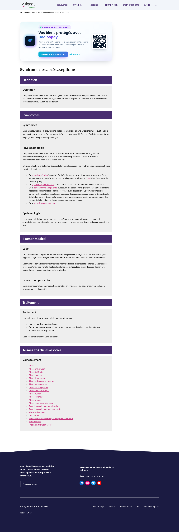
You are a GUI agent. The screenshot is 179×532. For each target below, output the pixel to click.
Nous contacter (30, 484)
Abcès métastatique (38, 384)
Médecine (94, 5)
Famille (147, 5)
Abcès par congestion (38, 387)
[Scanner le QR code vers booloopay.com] (99, 41)
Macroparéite (35, 421)
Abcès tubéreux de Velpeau (41, 403)
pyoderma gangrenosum (43, 184)
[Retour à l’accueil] (28, 4)
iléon (89, 178)
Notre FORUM (26, 512)
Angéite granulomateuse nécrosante (45, 409)
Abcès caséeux (35, 375)
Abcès (31, 365)
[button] (155, 5)
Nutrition (77, 5)
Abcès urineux (35, 400)
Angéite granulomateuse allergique (44, 406)
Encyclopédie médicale (36, 12)
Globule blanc (35, 415)
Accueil (23, 12)
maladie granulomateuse (45, 203)
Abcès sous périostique (39, 390)
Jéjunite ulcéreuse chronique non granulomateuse (51, 418)
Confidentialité (125, 506)
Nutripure (84, 470)
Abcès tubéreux (36, 396)
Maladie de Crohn (37, 412)
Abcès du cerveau (37, 378)
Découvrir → (74, 54)
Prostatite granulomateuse (40, 424)
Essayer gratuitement (51, 54)
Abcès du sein (35, 393)
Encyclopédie (62, 5)
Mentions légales (151, 506)
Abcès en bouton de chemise (41, 381)
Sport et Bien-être (131, 5)
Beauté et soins (111, 5)
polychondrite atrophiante (45, 187)
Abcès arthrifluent (37, 369)
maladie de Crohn (40, 175)
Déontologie (98, 506)
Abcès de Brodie (36, 372)
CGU (138, 506)
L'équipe (111, 506)
